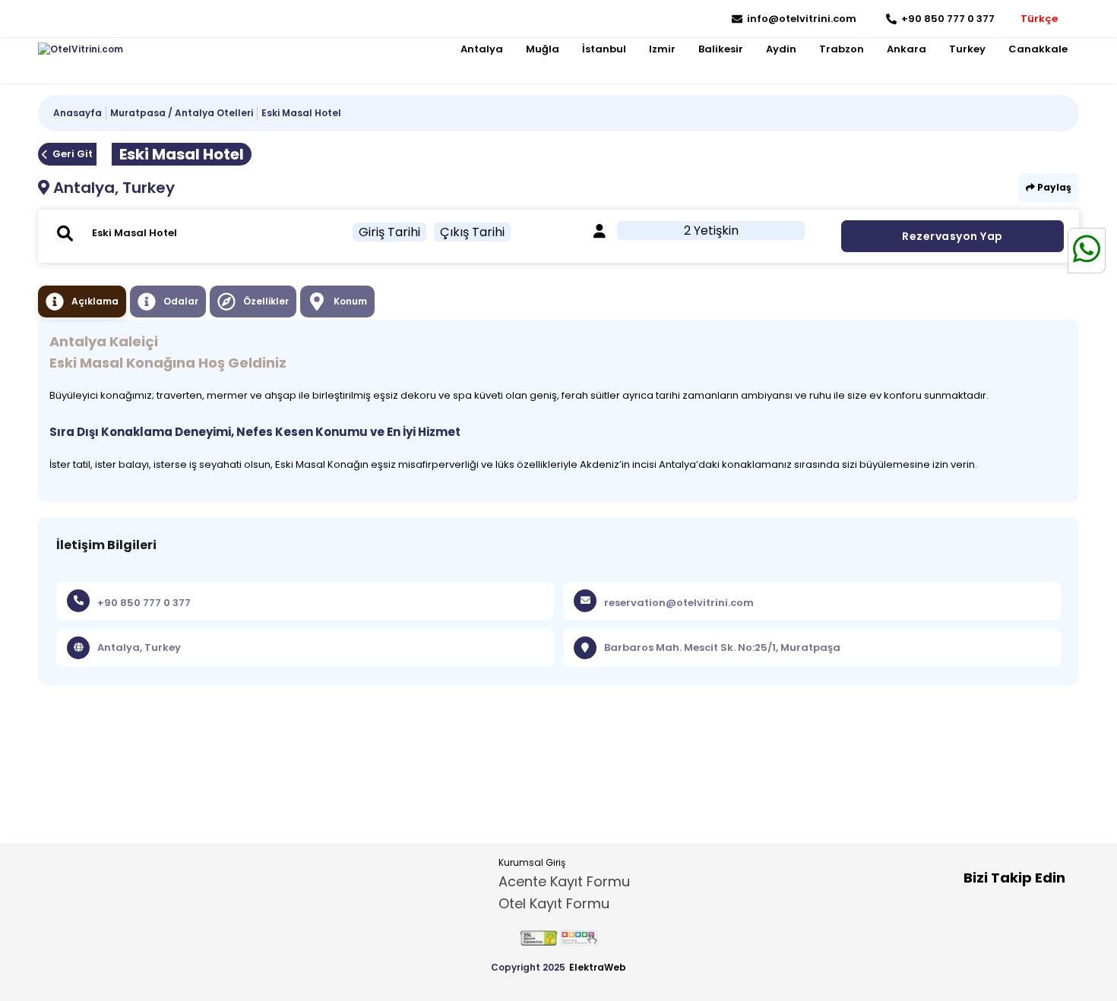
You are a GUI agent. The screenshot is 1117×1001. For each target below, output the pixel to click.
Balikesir (720, 49)
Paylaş (1053, 187)
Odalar (180, 301)
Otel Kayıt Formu (553, 903)
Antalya (481, 49)
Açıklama (95, 301)
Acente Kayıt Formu (564, 881)
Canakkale (1038, 49)
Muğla (542, 49)
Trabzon (841, 49)
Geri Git (72, 154)
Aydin (781, 49)
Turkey (967, 49)
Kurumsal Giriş (531, 862)
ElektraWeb (597, 967)
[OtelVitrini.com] (80, 49)
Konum (350, 301)
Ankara (906, 49)
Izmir (662, 49)
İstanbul (604, 49)
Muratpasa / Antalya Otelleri (181, 112)
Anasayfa (77, 112)
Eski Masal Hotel (301, 112)
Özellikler (266, 301)
